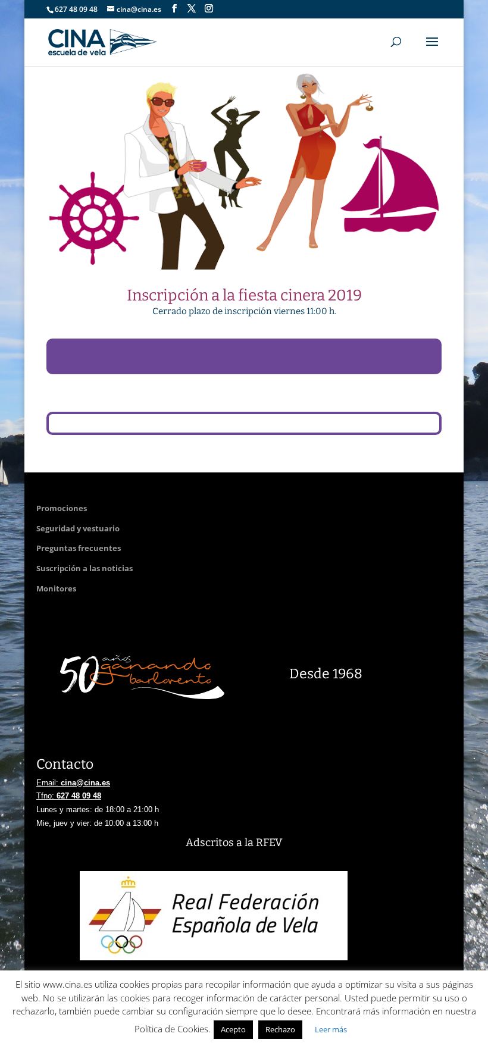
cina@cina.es (85, 782)
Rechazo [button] (280, 1029)
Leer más (331, 1029)
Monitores (56, 588)
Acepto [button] (233, 1029)
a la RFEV (259, 842)
